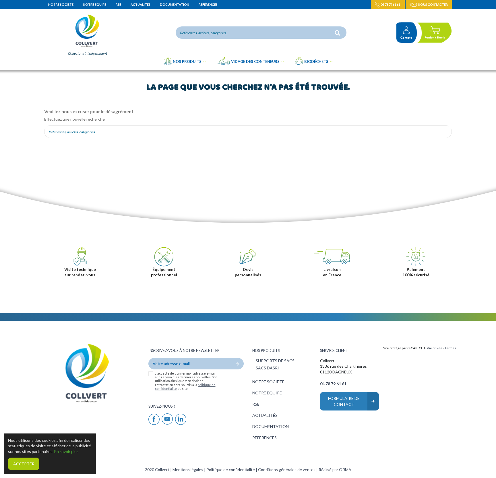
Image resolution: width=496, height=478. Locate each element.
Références (208, 4)
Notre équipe (95, 4)
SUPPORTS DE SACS (275, 360)
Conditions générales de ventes (287, 469)
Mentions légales (188, 469)
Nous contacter (432, 4)
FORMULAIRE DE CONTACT (344, 401)
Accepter (23, 463)
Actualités (141, 4)
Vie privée (434, 348)
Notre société (61, 4)
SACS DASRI (267, 367)
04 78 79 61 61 (390, 4)
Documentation (175, 4)
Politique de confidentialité (231, 469)
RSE (119, 4)
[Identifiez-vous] (404, 32)
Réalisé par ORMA (335, 469)
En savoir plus (66, 451)
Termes (450, 348)
